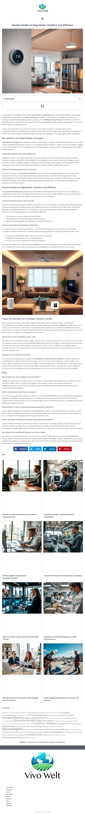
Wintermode (62, 735)
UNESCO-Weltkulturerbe (50, 735)
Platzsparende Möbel (42, 729)
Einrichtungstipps (53, 715)
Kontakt (9, 805)
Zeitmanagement (31, 737)
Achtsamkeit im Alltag (17, 713)
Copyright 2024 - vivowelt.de (42, 812)
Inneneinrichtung (7, 723)
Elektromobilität (66, 715)
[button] (42, 18)
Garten (8, 792)
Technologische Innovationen (14, 735)
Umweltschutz (34, 734)
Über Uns (9, 803)
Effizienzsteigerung (37, 715)
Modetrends (8, 726)
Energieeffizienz (12, 717)
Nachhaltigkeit (12, 729)
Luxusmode (63, 723)
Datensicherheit (57, 713)
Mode (8, 796)
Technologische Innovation (72, 732)
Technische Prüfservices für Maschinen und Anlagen (63, 576)
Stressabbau (38, 732)
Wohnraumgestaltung (13, 737)
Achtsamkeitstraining (32, 713)
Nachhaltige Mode (39, 726)
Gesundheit (47, 721)
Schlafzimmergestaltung (75, 729)
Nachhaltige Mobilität (22, 726)
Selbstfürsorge (8, 732)
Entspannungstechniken (36, 718)
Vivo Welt (9, 787)
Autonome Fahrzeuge (46, 713)
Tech (8, 801)
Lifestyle (9, 794)
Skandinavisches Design (24, 732)
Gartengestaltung (7, 721)
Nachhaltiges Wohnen (56, 726)
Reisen (8, 799)
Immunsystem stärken (71, 721)
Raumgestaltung (60, 729)
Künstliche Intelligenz (44, 723)
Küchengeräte (28, 724)
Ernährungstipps (71, 718)
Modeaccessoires (75, 724)
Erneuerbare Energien (56, 718)
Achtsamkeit (6, 713)
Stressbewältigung (53, 732)
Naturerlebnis (28, 729)
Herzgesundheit (58, 721)
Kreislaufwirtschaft (17, 724)
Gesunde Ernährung (27, 720)
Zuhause (23, 742)
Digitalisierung (22, 715)
